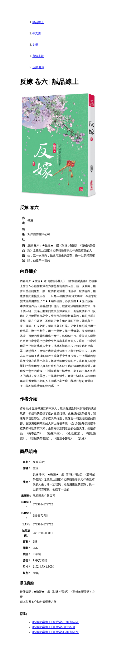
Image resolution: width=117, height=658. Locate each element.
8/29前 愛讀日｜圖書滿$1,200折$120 (55, 632)
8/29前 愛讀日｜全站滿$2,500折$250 (55, 622)
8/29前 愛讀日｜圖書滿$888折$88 (53, 627)
